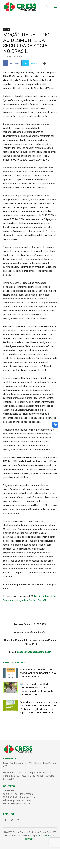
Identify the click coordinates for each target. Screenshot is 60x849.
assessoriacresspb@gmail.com (34, 652)
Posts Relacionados (14, 662)
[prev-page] (5, 720)
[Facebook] (5, 819)
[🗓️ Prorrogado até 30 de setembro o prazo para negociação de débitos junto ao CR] (10, 687)
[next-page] (10, 720)
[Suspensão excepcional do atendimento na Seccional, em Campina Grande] (10, 673)
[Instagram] (11, 819)
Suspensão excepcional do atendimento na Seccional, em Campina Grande (38, 673)
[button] (46, 7)
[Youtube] (17, 819)
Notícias (7, 29)
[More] (44, 63)
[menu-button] (55, 7)
